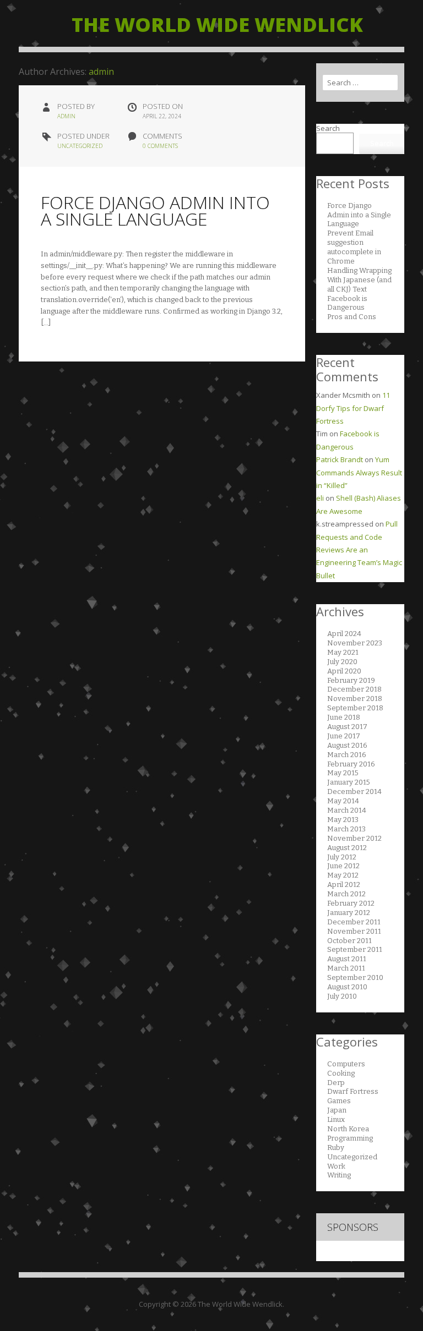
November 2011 (354, 931)
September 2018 (355, 708)
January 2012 (348, 912)
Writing (339, 1175)
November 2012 (354, 838)
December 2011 (354, 922)
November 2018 (354, 698)
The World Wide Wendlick (217, 24)
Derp (336, 1082)
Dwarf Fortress (352, 1091)
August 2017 (347, 726)
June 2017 (343, 736)
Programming (350, 1138)
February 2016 (351, 764)
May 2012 (343, 875)
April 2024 (344, 633)
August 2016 (347, 745)
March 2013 (346, 829)
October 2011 (349, 940)
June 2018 (343, 717)
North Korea (348, 1129)
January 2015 (348, 782)
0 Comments (160, 146)
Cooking (341, 1073)
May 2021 (343, 652)
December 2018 (354, 689)
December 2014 (354, 791)
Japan (336, 1110)
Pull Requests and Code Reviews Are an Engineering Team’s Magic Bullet (359, 549)
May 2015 (343, 773)
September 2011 (354, 949)
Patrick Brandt (339, 459)
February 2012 (351, 903)
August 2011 (346, 959)
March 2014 (346, 810)
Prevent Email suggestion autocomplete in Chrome (354, 247)
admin (101, 71)
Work (336, 1166)
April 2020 (344, 671)
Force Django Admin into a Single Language (155, 210)
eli (320, 498)
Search (328, 128)
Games (339, 1101)
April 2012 (343, 884)
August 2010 (347, 987)
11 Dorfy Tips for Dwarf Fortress (353, 408)
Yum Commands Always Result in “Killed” (359, 472)
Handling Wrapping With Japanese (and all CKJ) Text (359, 279)
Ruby (335, 1147)
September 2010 (355, 977)
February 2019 (351, 680)
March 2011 (346, 968)
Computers (346, 1064)
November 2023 (354, 643)
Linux (336, 1119)
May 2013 (343, 819)
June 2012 (343, 866)
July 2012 (341, 857)
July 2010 (342, 996)
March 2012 (346, 894)
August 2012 (347, 847)
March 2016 (346, 755)
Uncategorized (79, 146)
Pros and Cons (351, 317)
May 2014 (343, 801)
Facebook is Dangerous (347, 303)
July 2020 (342, 662)
